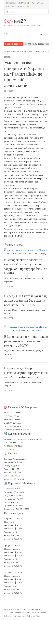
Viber (38, 616)
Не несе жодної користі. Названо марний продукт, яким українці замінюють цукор (26, 372)
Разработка (20, 612)
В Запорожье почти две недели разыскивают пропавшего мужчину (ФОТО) (26, 341)
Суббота (7, 57)
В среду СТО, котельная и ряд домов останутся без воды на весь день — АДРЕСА (25, 300)
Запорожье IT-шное (31, 609)
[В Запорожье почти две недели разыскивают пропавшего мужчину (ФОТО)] (26, 327)
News (15, 21)
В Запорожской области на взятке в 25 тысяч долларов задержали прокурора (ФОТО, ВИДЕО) (25, 266)
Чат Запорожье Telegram (24, 616)
